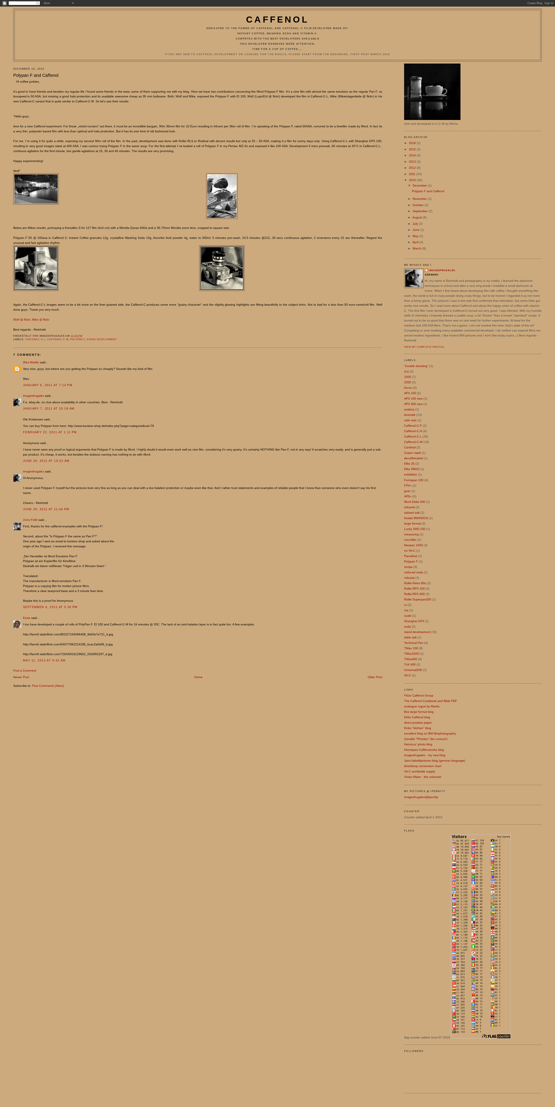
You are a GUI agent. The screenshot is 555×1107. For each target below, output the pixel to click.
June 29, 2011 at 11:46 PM (46, 509)
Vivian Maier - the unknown (422, 777)
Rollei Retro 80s (415, 583)
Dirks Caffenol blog (417, 717)
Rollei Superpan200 (417, 599)
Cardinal (410, 447)
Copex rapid (412, 452)
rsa (406, 610)
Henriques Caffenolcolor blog (424, 749)
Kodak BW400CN (416, 518)
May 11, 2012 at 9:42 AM (44, 660)
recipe (408, 567)
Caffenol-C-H (413, 431)
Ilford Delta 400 (414, 501)
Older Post (375, 677)
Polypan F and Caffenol (35, 75)
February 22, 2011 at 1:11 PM (50, 432)
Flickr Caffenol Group (418, 695)
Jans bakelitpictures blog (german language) (434, 760)
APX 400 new (413, 404)
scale (407, 615)
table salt (410, 637)
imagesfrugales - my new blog (424, 755)
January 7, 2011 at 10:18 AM (49, 408)
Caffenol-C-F (413, 425)
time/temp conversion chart (422, 766)
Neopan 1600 (413, 545)
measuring (411, 534)
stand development (102, 339)
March (417, 248)
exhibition (410, 474)
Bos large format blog (419, 711)
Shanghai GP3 (414, 621)
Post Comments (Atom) (48, 685)
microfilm (410, 539)
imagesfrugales (33, 395)
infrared (409, 507)
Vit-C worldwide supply (419, 771)
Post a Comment (24, 670)
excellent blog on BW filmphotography (430, 733)
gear (407, 491)
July (416, 223)
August (417, 217)
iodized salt (412, 512)
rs (405, 605)
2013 (413, 161)
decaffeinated (413, 458)
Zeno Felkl (30, 520)
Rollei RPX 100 (414, 588)
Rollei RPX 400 (414, 594)
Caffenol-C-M (57, 339)
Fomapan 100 (413, 480)
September (421, 211)
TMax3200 (411, 653)
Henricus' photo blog (418, 744)
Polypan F (77, 339)
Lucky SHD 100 (414, 529)
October (418, 205)
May (416, 236)
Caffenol (277, 20)
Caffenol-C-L (35, 339)
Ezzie (26, 618)
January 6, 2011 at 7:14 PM (47, 385)
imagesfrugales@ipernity (421, 797)
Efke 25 (409, 463)
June (416, 229)
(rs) (406, 371)
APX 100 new (413, 398)
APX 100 (410, 393)
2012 (413, 167)
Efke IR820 (411, 469)
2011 (412, 174)
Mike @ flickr (40, 319)
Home (198, 677)
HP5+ (408, 496)
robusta (409, 577)
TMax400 (410, 659)
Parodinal (410, 556)
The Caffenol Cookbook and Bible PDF (430, 701)
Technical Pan (413, 643)
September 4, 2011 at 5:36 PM (50, 607)
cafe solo (410, 420)
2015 (413, 149)
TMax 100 (411, 648)
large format (412, 523)
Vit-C (407, 675)
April (415, 242)
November (420, 198)
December (420, 185)
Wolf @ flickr (21, 319)
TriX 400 (410, 664)
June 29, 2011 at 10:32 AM (46, 460)
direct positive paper (418, 722)
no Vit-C (409, 550)
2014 (413, 155)
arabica (409, 409)
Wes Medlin (31, 362)
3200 (407, 382)
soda (407, 626)
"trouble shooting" (416, 366)
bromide (409, 415)
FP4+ (407, 485)
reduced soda (413, 572)
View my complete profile (424, 347)
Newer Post (21, 677)
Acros (408, 387)
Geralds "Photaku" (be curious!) (425, 739)
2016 (413, 143)
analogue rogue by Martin (421, 706)
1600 (407, 377)
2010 (413, 180)
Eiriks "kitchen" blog (417, 728)
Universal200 (413, 670)
